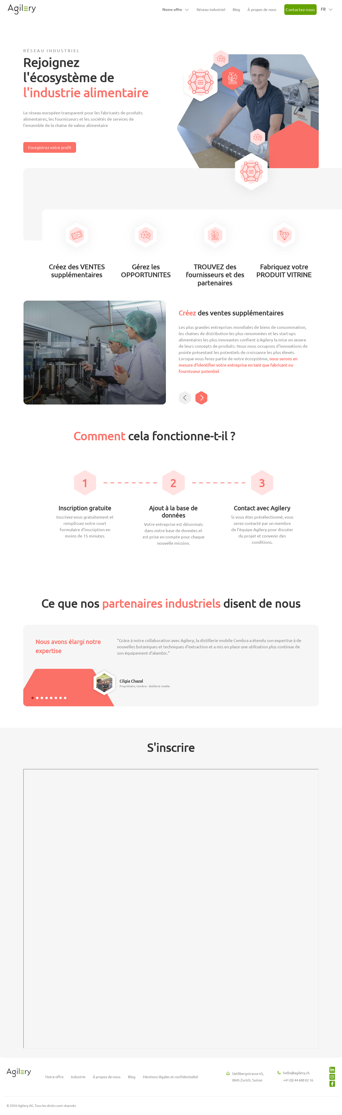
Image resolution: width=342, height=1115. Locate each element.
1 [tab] (32, 698)
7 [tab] (60, 698)
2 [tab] (37, 698)
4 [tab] (46, 698)
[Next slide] (201, 398)
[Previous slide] (185, 398)
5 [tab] (51, 698)
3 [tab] (42, 698)
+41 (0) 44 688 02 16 (298, 1080)
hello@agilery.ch (296, 1073)
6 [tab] (56, 698)
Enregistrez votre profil (49, 147)
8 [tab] (65, 698)
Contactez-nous (300, 9)
